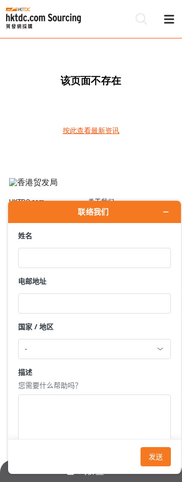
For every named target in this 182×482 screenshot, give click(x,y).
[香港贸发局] (91, 187)
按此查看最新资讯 (91, 130)
